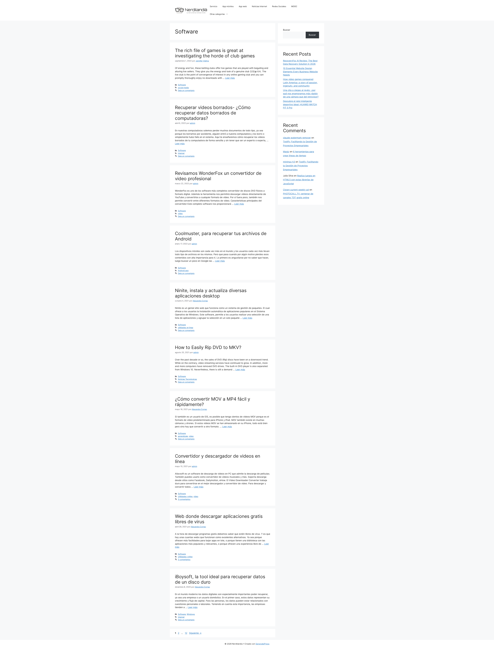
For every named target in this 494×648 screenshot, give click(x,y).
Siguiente (195, 633)
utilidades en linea (185, 327)
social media (183, 88)
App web (243, 6)
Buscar (286, 30)
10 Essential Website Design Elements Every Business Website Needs (300, 71)
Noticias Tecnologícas (187, 379)
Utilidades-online (185, 496)
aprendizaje (183, 436)
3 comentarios (184, 499)
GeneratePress (262, 644)
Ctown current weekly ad (296, 189)
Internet (181, 153)
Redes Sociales (279, 6)
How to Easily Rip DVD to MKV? (208, 347)
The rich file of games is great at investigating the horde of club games (215, 53)
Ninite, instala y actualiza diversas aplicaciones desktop (210, 293)
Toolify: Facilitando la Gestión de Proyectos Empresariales (300, 166)
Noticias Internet (259, 6)
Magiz (286, 151)
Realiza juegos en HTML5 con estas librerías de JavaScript (299, 179)
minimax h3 (289, 162)
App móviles (228, 6)
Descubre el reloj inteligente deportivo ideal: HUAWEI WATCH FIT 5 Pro (300, 104)
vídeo (180, 213)
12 (186, 633)
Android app (183, 270)
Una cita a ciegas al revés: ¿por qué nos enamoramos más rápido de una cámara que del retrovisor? (301, 93)
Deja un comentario (186, 90)
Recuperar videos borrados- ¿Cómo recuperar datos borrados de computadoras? (213, 113)
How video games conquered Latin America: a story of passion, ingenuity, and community (300, 82)
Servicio (213, 6)
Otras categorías (217, 14)
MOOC (294, 6)
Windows (191, 614)
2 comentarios (184, 559)
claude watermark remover (297, 137)
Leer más (230, 78)
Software (182, 85)
